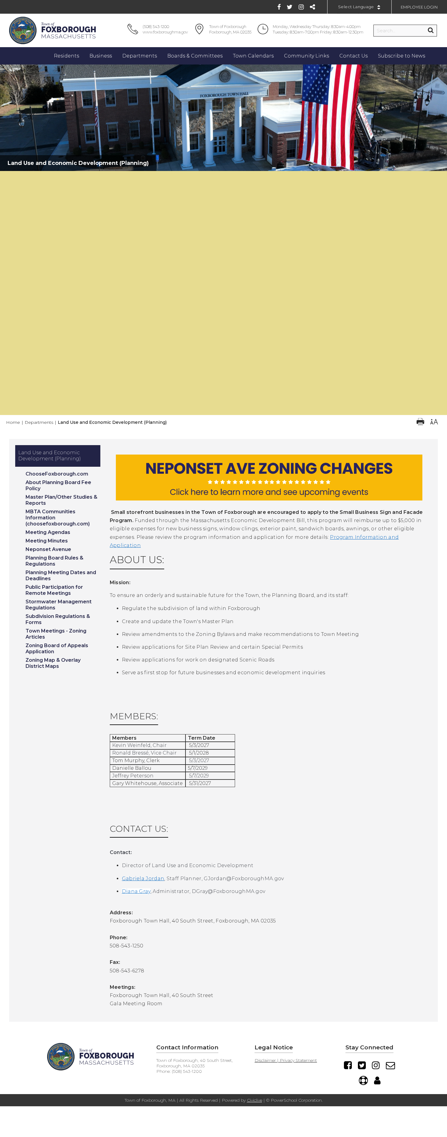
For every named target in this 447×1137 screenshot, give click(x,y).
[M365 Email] (390, 1065)
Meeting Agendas (48, 532)
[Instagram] (301, 7)
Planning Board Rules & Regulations (54, 561)
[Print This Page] (420, 422)
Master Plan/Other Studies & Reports (61, 500)
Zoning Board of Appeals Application (57, 648)
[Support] (363, 1080)
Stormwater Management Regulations (59, 605)
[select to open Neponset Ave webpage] (269, 505)
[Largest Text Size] (434, 422)
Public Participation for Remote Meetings (54, 590)
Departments (39, 422)
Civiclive (254, 1100)
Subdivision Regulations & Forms (58, 619)
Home (13, 422)
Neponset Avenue (48, 549)
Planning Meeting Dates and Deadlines (61, 575)
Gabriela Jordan (143, 878)
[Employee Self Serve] (377, 1080)
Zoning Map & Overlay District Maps (53, 663)
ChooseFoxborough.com (57, 474)
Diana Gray (136, 891)
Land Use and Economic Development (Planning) (49, 456)
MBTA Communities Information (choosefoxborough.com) (58, 518)
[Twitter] (290, 7)
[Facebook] (279, 7)
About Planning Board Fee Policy (58, 485)
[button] (223, 177)
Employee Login (419, 7)
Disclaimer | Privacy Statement (286, 1060)
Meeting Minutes (47, 541)
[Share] (312, 7)
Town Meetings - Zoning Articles (56, 634)
